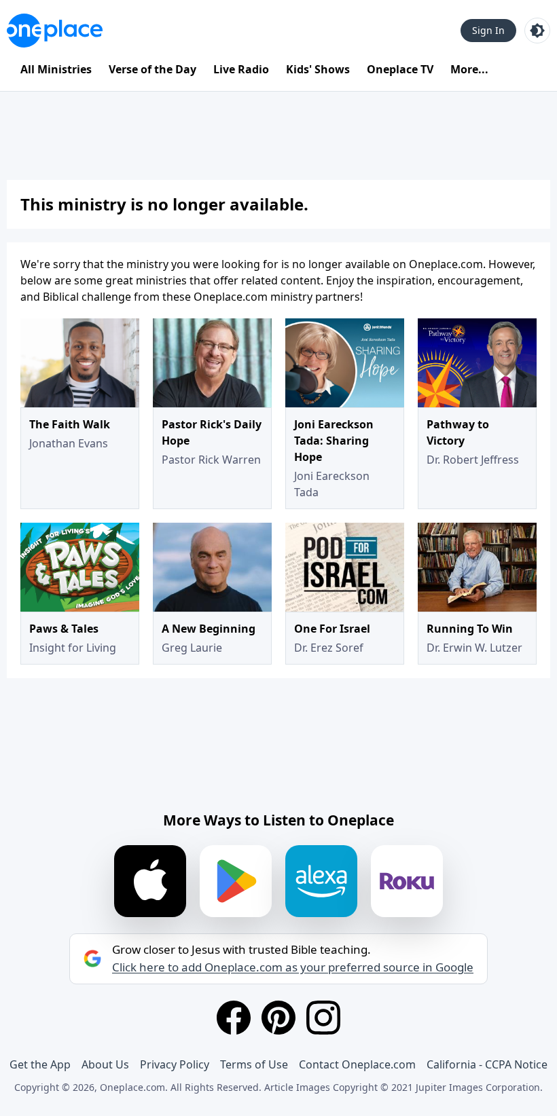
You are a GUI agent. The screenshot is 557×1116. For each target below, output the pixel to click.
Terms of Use (254, 1064)
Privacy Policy (174, 1064)
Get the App (40, 1064)
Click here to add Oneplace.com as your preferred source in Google (292, 967)
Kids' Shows (318, 69)
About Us (105, 1064)
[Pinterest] (278, 1018)
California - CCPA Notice (487, 1064)
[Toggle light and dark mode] (537, 30)
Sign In (488, 30)
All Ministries (56, 69)
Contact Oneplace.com (357, 1064)
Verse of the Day (152, 69)
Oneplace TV (400, 69)
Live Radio (241, 69)
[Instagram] (323, 1018)
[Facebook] (234, 1018)
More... (469, 69)
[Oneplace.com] (55, 31)
